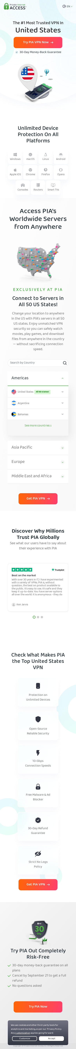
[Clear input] (64, 363)
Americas (19, 378)
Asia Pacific (21, 448)
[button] (34, 617)
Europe (18, 462)
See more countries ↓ (38, 426)
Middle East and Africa (31, 476)
